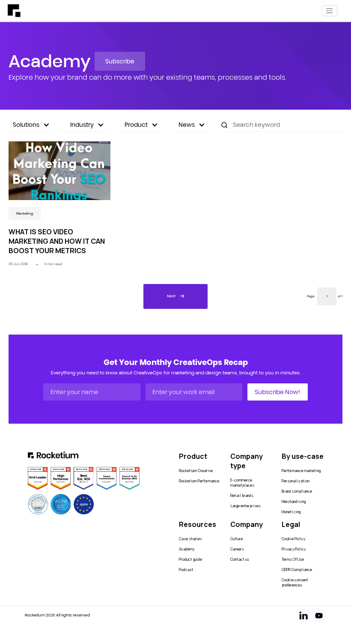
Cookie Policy (293, 538)
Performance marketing (301, 470)
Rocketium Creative (196, 470)
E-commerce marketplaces (242, 483)
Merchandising (294, 501)
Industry (82, 125)
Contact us (239, 559)
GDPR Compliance (297, 569)
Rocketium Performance (199, 481)
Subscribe (119, 61)
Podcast (186, 569)
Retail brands (241, 495)
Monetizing (291, 511)
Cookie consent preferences (295, 582)
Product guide (190, 559)
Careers (237, 549)
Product (136, 125)
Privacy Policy (294, 549)
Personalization (295, 481)
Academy (186, 549)
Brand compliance (297, 491)
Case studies (190, 538)
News (186, 125)
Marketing (24, 213)
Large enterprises (245, 505)
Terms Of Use (293, 559)
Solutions (26, 125)
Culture (236, 538)
